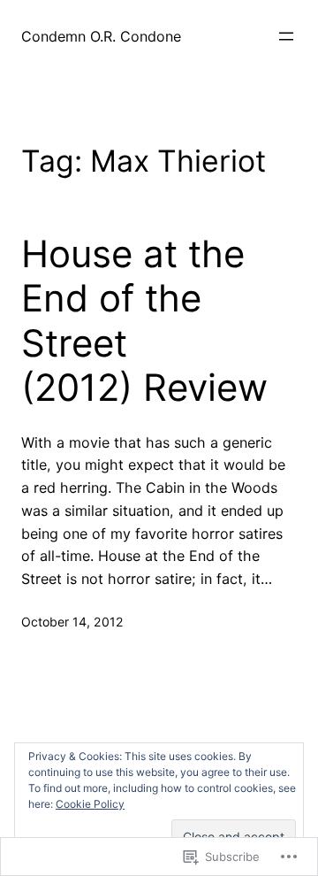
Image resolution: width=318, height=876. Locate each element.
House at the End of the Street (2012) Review (144, 321)
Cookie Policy (90, 804)
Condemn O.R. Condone (101, 36)
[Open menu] (286, 36)
